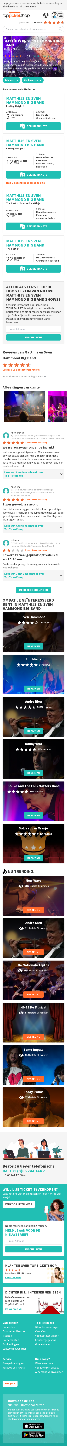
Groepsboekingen (13, 1363)
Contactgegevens (45, 1340)
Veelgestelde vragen (47, 1336)
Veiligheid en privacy (47, 1368)
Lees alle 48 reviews (42, 56)
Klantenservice (44, 1363)
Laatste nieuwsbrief (14, 1349)
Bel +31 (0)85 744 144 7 (24, 1171)
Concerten (9, 1327)
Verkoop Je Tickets (14, 1368)
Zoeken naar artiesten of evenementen (25, 29)
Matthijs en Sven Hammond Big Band (31, 49)
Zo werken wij (13, 1309)
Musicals (8, 1336)
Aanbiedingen (11, 1344)
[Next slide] (58, 407)
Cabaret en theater (14, 1331)
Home (7, 49)
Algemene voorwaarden (49, 1372)
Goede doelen (43, 1344)
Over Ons (40, 1331)
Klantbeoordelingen (47, 1327)
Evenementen (11, 1340)
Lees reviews (13, 1277)
